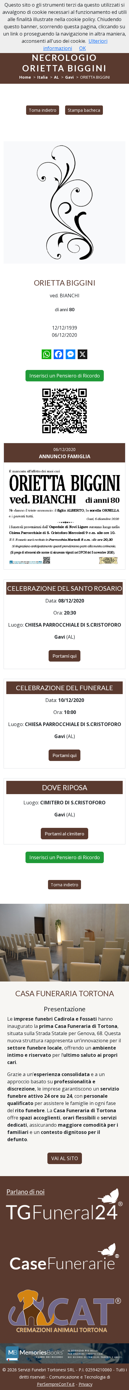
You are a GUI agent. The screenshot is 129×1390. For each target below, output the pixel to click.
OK (82, 48)
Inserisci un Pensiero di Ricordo (64, 375)
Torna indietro (42, 110)
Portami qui (64, 656)
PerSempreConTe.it (56, 1384)
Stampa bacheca (84, 110)
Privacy (85, 1384)
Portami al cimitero (64, 833)
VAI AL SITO (64, 1158)
